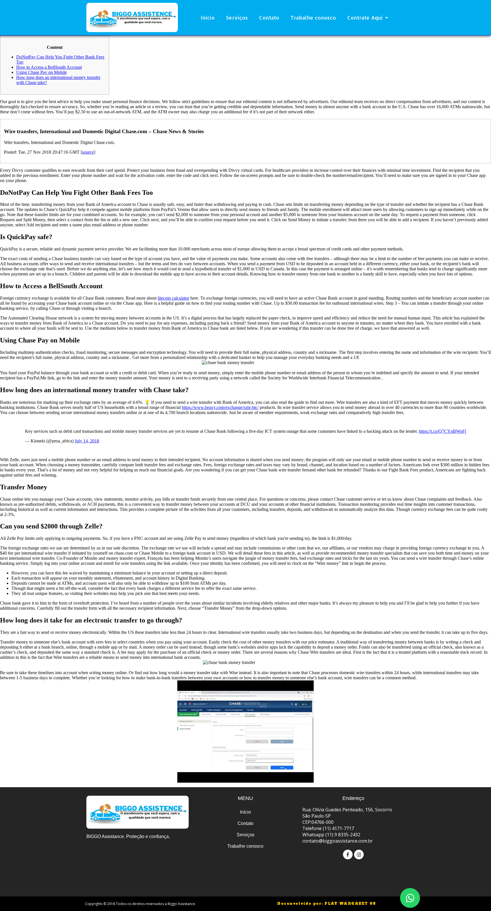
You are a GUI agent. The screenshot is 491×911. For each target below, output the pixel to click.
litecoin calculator (173, 298)
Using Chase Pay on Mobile (41, 72)
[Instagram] (359, 854)
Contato (269, 17)
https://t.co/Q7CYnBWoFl (442, 431)
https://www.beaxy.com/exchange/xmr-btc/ (220, 407)
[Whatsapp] (410, 898)
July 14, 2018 (87, 440)
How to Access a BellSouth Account (49, 67)
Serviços (237, 17)
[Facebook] (348, 854)
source (88, 152)
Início (208, 17)
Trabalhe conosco (313, 17)
